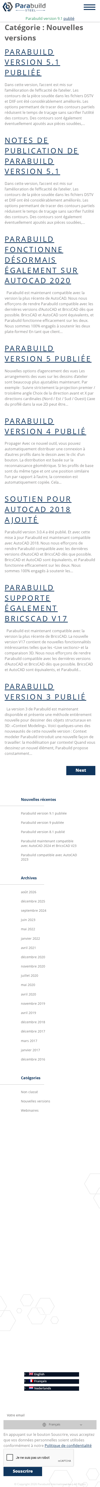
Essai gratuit (38, 1293)
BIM (39, 1225)
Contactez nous (40, 1314)
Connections (52, 1197)
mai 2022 (28, 929)
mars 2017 (29, 1041)
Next (81, 770)
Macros (48, 1211)
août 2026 (28, 892)
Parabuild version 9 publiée (42, 822)
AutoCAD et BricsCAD (44, 1279)
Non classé (29, 1092)
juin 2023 (28, 920)
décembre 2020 (33, 957)
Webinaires (30, 1110)
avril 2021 (28, 948)
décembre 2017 (33, 1031)
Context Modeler (55, 1204)
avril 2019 (28, 1013)
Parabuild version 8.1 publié (43, 832)
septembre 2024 (33, 910)
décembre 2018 (33, 1022)
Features (35, 1183)
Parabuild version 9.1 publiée (44, 813)
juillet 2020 (29, 975)
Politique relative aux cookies (50, 1367)
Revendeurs (37, 1321)
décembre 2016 (33, 1059)
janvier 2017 (30, 1050)
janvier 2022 (30, 938)
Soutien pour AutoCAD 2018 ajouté (38, 510)
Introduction (38, 1176)
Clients (34, 1328)
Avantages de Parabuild (46, 1286)
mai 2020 (28, 985)
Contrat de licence (42, 1335)
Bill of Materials (47, 1265)
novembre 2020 (33, 966)
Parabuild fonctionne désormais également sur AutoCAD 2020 (41, 260)
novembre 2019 (33, 1003)
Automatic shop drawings (54, 1246)
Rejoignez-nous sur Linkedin (49, 1232)
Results (34, 1239)
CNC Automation (48, 1272)
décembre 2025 (33, 901)
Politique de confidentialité (48, 1360)
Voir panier (37, 1307)
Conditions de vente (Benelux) (50, 1353)
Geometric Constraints (59, 1218)
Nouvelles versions (35, 1101)
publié (68, 19)
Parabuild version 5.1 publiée (32, 63)
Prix (32, 1300)
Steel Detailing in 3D (50, 1190)
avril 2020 (28, 994)
